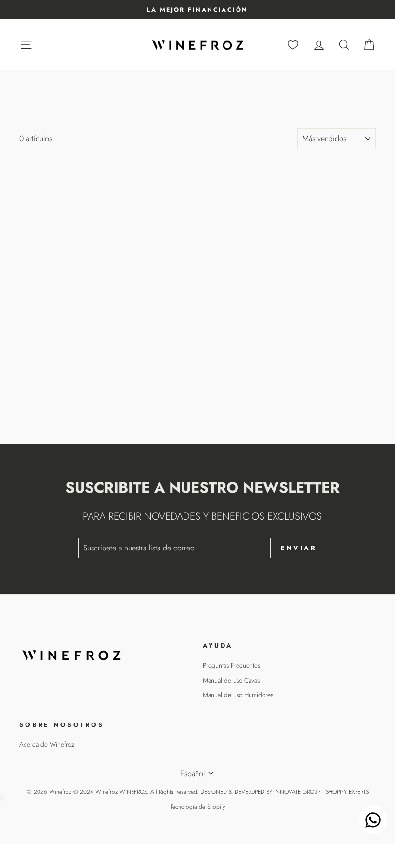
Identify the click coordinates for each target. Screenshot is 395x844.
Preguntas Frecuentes (231, 665)
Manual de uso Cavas (231, 680)
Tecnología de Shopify (198, 807)
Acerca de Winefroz (46, 744)
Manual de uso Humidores (238, 694)
